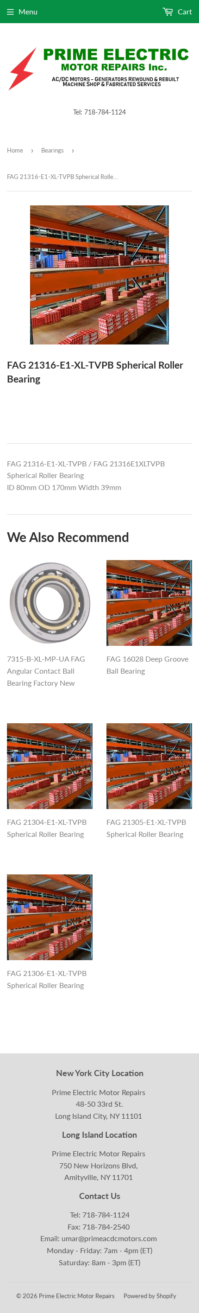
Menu (28, 11)
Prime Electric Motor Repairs (77, 1296)
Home (15, 150)
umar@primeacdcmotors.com (109, 1238)
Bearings (52, 150)
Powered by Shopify (150, 1296)
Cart (184, 11)
